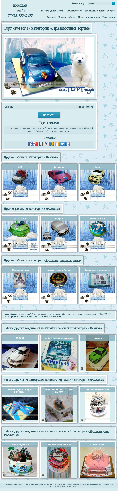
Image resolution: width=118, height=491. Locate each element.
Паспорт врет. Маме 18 (59, 444)
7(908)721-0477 (20, 15)
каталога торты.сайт (54, 314)
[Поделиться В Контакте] (67, 144)
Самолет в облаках (98, 218)
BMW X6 (20, 338)
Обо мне (72, 17)
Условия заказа (93, 17)
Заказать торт (78, 3)
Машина (98, 338)
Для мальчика (20, 218)
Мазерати (59, 167)
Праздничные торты (95, 10)
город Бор (20, 10)
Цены (80, 17)
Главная (45, 10)
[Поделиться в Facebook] (30, 144)
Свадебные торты (75, 10)
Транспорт (52, 208)
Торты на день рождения (62, 260)
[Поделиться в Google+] (35, 144)
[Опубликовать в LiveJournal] (46, 144)
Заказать (49, 115)
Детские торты (57, 10)
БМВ (20, 167)
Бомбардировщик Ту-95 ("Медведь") (20, 390)
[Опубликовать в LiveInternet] (41, 144)
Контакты (51, 17)
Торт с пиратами (20, 444)
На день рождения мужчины (59, 338)
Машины (51, 157)
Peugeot (59, 218)
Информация (108, 17)
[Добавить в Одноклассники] (57, 144)
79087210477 (104, 314)
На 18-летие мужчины (97, 389)
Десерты (111, 10)
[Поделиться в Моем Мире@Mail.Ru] (51, 144)
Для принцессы (97, 444)
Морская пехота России (59, 270)
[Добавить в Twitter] (62, 144)
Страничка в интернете (97, 270)
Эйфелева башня (20, 270)
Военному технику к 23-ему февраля (59, 390)
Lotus (97, 167)
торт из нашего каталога (90, 484)
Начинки (62, 17)
